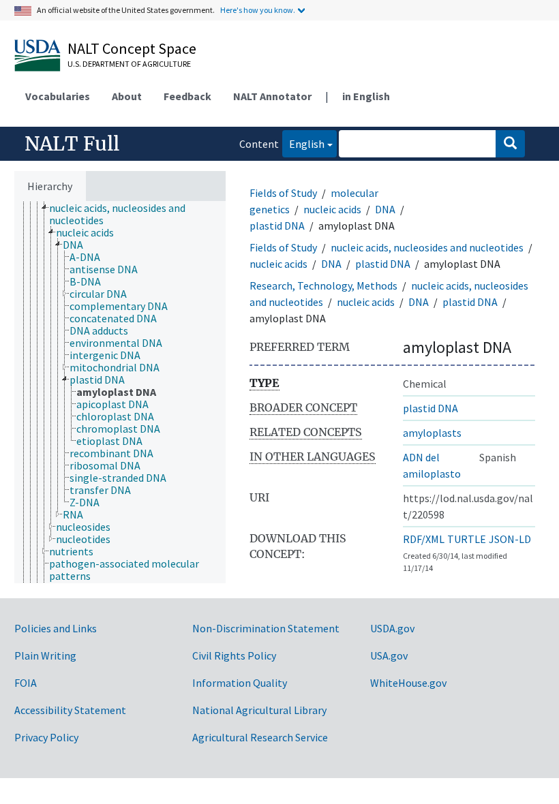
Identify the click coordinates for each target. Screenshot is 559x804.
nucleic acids (332, 209)
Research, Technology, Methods (323, 285)
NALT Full (72, 144)
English (303, 143)
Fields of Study (283, 193)
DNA (385, 209)
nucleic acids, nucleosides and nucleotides (427, 247)
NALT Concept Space (131, 48)
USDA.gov (392, 628)
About (127, 96)
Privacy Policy (46, 737)
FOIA (25, 683)
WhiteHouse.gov (408, 683)
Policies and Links (55, 628)
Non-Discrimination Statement (265, 628)
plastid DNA (277, 225)
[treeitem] (143, 214)
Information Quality (239, 683)
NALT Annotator (272, 96)
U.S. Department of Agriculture (129, 64)
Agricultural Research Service (260, 737)
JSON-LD (510, 539)
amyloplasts (432, 432)
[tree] (120, 392)
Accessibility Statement (70, 710)
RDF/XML (423, 539)
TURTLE (466, 539)
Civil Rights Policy (234, 655)
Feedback (187, 96)
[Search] (510, 143)
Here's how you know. (257, 10)
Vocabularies (57, 96)
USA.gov (389, 655)
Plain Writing (45, 655)
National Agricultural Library (259, 710)
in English (366, 96)
